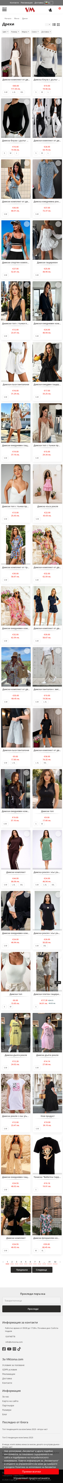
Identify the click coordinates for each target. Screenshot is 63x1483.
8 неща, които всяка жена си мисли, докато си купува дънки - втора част (31, 1445)
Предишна (22, 1269)
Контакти (14, 2)
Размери (6, 1409)
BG (49, 3)
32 (55, 1262)
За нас (5, 1396)
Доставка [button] (45, 32)
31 (49, 1262)
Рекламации (27, 2)
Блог (4, 1414)
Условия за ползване (13, 1365)
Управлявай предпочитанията (31, 1478)
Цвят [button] (5, 32)
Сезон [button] (34, 32)
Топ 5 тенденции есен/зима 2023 (17, 1437)
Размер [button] (14, 32)
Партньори (8, 1405)
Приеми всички (31, 1471)
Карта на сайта (10, 1401)
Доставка (39, 2)
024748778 (10, 1336)
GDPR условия (9, 1369)
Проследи (32, 1308)
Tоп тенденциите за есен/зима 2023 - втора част (25, 1429)
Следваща (42, 1269)
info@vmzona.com (14, 1342)
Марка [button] (25, 32)
